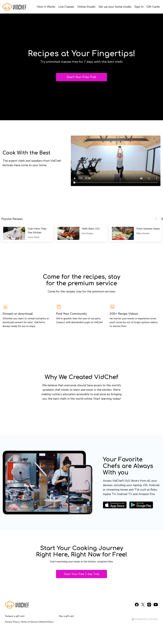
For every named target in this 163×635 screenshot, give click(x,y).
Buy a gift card (66, 616)
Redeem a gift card (14, 616)
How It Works (46, 7)
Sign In (139, 7)
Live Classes (66, 7)
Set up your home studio (115, 7)
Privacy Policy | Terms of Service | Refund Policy (29, 621)
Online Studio (86, 7)
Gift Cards (153, 7)
